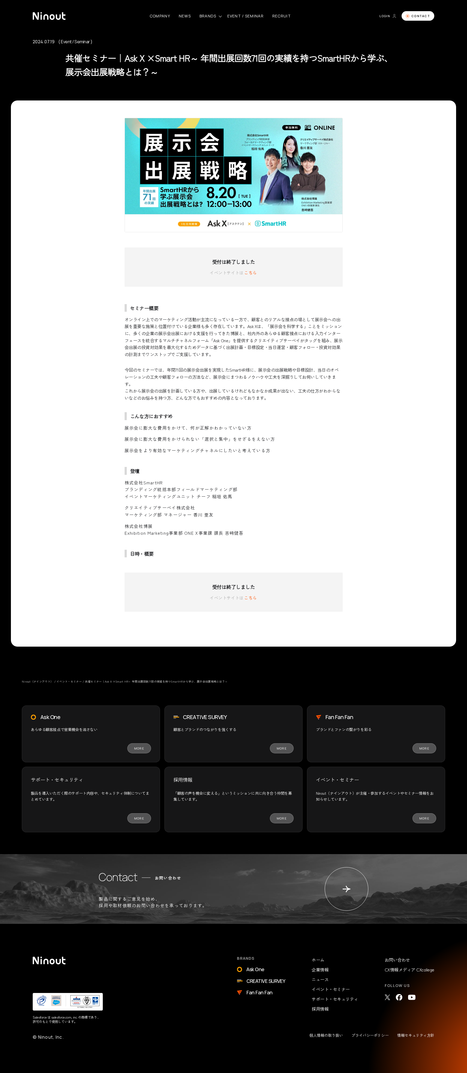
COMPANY (160, 16)
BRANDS (208, 16)
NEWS (185, 16)
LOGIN (384, 16)
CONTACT (420, 16)
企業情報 (320, 969)
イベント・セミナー (331, 989)
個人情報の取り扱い (326, 1035)
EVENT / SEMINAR (245, 16)
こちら (250, 272)
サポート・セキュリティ (335, 999)
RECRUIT (281, 16)
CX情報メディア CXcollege (409, 969)
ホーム (318, 959)
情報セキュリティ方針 (415, 1035)
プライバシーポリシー (369, 1035)
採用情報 (320, 1008)
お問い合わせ (397, 959)
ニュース (320, 979)
